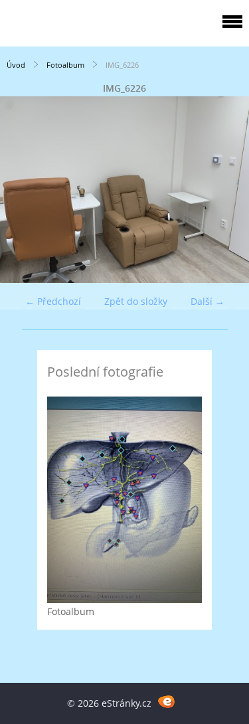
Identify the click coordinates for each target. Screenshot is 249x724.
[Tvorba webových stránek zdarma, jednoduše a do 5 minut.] (167, 701)
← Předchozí (53, 301)
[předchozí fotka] (22, 189)
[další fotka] (227, 189)
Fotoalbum (65, 65)
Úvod (16, 65)
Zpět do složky (135, 301)
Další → (207, 301)
